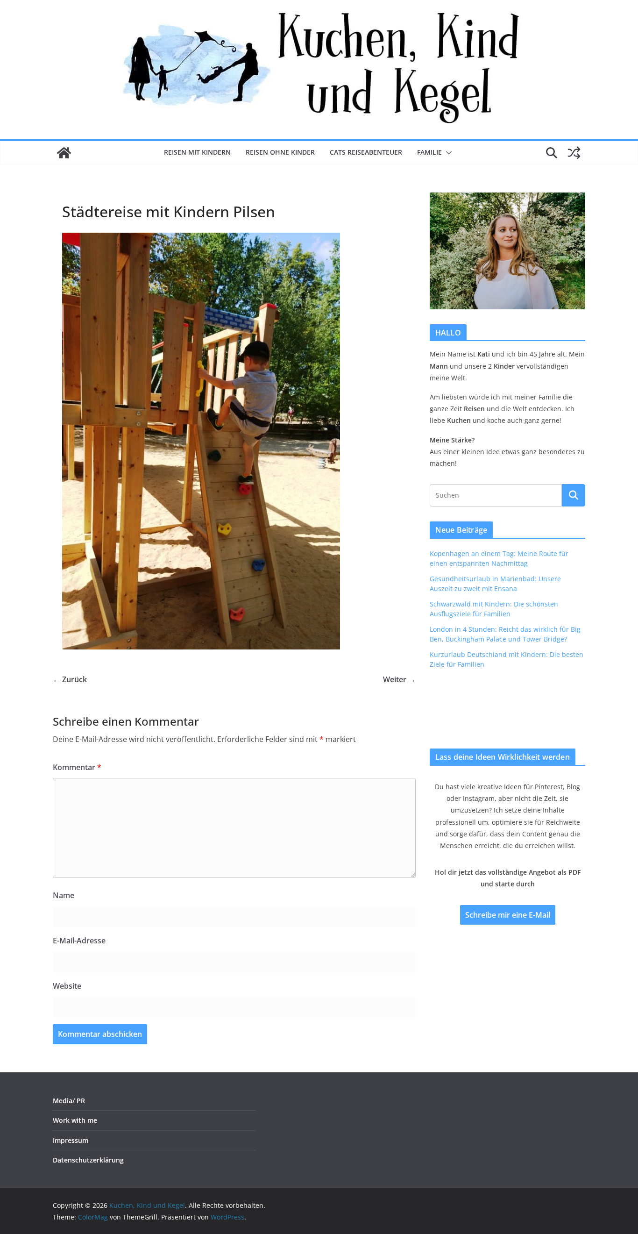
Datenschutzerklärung (88, 1160)
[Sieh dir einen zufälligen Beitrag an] (574, 153)
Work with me (75, 1120)
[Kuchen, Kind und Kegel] (64, 153)
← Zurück (70, 679)
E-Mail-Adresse (79, 940)
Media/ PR (69, 1100)
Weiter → (399, 679)
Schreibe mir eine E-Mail (507, 915)
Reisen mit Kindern (197, 152)
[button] (447, 153)
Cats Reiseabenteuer (366, 152)
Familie (429, 152)
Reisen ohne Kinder (280, 152)
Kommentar (77, 767)
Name (63, 895)
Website (67, 986)
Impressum (70, 1140)
